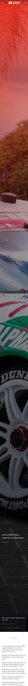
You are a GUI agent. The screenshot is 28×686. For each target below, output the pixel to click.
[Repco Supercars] (14, 3)
